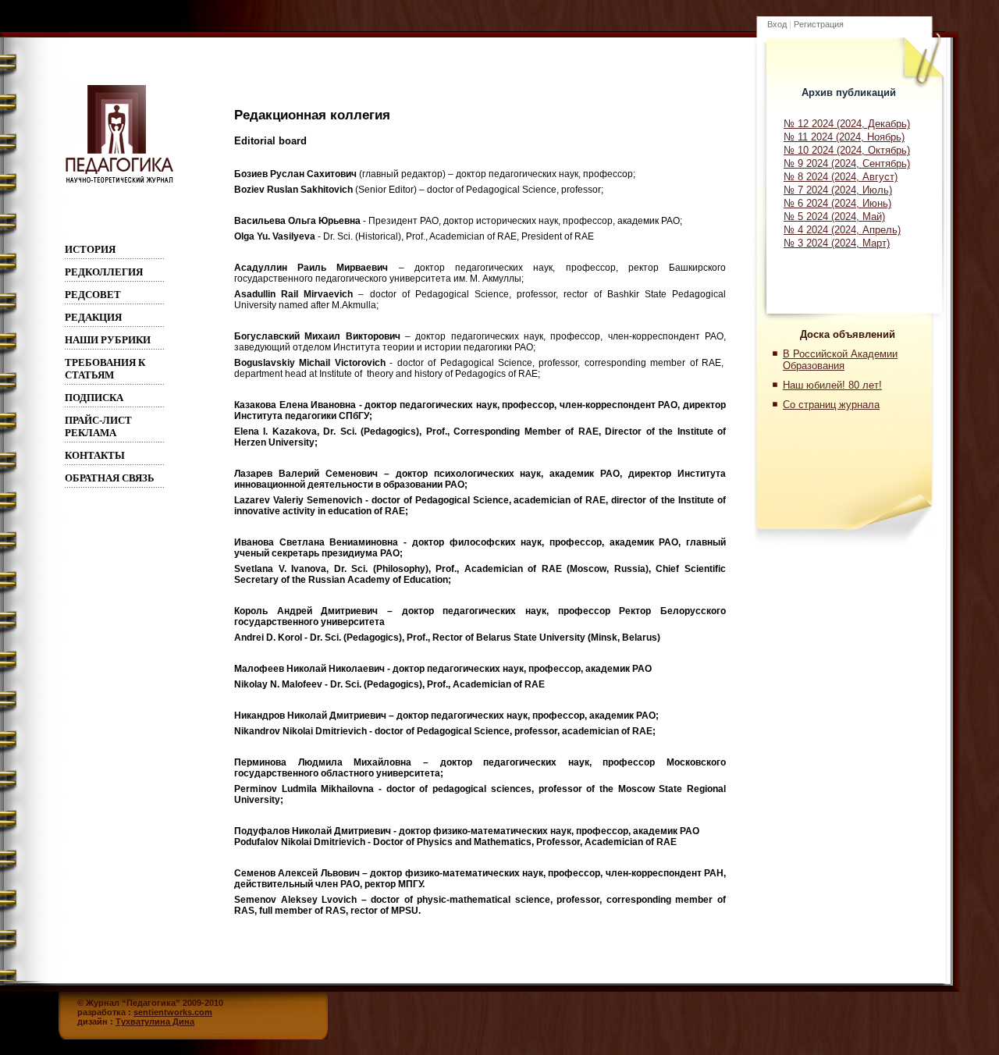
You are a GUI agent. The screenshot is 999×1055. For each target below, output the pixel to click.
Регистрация (819, 24)
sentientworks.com (172, 1012)
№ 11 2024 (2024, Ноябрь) (844, 137)
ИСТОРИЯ (90, 249)
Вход (777, 24)
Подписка (94, 397)
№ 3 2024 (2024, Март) (837, 243)
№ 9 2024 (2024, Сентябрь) (847, 163)
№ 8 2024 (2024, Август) (841, 177)
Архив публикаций (849, 92)
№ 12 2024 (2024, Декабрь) (847, 124)
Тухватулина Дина (155, 1021)
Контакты (95, 455)
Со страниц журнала (831, 404)
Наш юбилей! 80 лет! (832, 385)
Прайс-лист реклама (98, 426)
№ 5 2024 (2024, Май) (834, 216)
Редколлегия (104, 272)
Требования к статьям (105, 369)
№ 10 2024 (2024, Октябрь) (847, 150)
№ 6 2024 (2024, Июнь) (837, 203)
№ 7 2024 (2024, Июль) (838, 190)
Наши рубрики (108, 340)
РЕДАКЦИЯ (93, 317)
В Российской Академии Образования (840, 359)
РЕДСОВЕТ (93, 294)
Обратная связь (110, 478)
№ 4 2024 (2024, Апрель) (842, 230)
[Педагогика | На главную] (119, 182)
